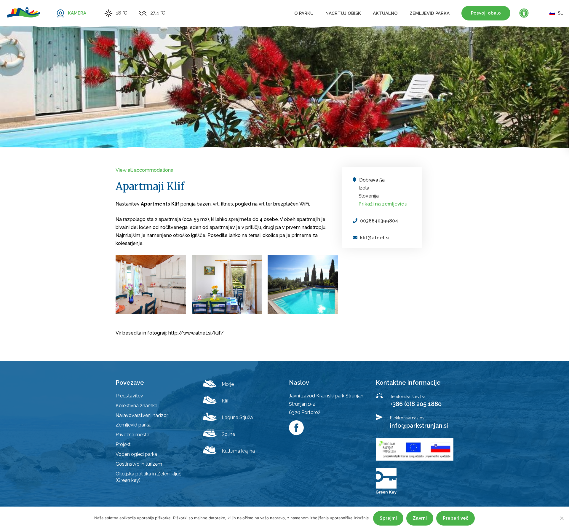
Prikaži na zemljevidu (383, 204)
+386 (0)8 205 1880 (416, 404)
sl (560, 13)
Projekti (124, 444)
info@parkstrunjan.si (419, 425)
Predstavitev (129, 396)
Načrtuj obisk (343, 13)
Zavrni (420, 518)
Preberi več (455, 518)
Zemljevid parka (430, 13)
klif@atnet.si (374, 238)
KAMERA (77, 13)
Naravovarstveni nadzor (142, 415)
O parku (304, 13)
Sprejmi (388, 518)
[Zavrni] (562, 518)
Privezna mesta (132, 434)
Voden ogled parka (136, 454)
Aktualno (385, 13)
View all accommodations (144, 170)
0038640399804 (379, 221)
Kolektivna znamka (136, 405)
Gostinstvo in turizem (139, 464)
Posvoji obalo (486, 13)
